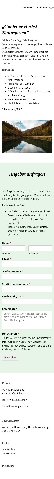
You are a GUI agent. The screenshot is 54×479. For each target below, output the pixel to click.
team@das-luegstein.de (15, 406)
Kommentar (9, 309)
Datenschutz (10, 333)
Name (6, 243)
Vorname (6, 253)
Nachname (33, 253)
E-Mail (6, 259)
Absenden (10, 357)
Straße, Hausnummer (16, 284)
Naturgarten (15, 80)
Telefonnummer (12, 271)
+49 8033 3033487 (17, 400)
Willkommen (27, 7)
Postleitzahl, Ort (13, 296)
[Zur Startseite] (11, 7)
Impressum (8, 453)
